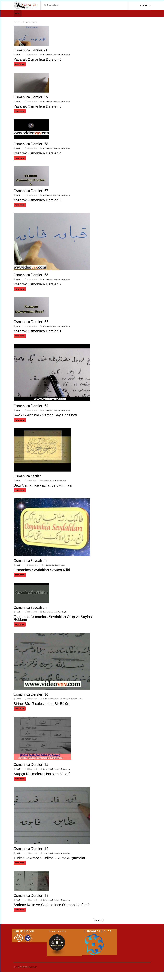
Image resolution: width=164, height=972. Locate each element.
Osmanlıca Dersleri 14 (31, 848)
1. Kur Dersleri (47, 54)
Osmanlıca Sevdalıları (30, 560)
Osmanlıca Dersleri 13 (31, 895)
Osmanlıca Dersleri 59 (31, 97)
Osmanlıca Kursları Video (61, 54)
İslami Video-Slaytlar (60, 612)
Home (17, 13)
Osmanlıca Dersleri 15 (31, 764)
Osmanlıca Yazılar (27, 476)
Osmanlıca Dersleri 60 (31, 50)
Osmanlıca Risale (76, 699)
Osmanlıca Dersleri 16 (31, 694)
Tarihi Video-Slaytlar (59, 480)
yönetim (18, 54)
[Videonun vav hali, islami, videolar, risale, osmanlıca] (26, 5)
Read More (19, 64)
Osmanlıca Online (97, 931)
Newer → (98, 920)
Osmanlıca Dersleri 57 (31, 190)
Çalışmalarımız (47, 480)
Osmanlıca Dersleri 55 (31, 321)
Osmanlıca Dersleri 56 (31, 275)
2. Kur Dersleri (47, 410)
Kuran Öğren (24, 931)
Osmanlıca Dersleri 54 (31, 406)
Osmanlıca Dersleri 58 (31, 144)
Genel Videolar (60, 565)
